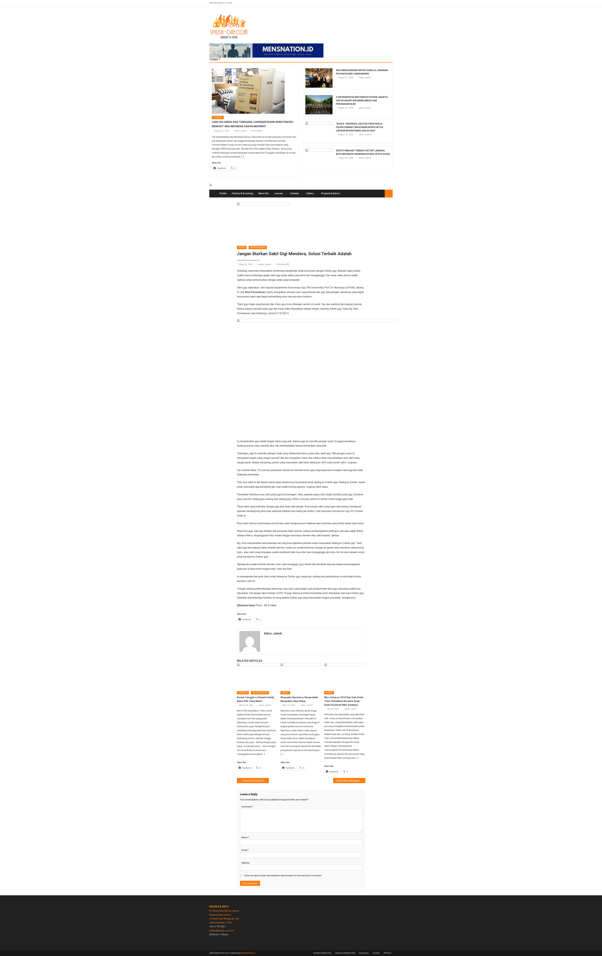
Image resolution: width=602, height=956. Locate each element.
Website (246, 863)
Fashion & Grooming (242, 193)
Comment (247, 806)
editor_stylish (241, 131)
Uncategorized (257, 247)
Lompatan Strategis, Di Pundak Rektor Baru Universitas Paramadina (255, 780)
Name (245, 837)
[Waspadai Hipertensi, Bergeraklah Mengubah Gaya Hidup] (301, 676)
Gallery (310, 193)
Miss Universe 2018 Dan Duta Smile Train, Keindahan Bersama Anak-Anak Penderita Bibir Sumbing (343, 701)
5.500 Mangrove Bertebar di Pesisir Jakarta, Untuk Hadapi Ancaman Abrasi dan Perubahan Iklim (362, 100)
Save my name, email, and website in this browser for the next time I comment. (283, 875)
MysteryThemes (248, 953)
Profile (223, 193)
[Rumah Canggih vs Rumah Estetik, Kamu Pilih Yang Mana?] (257, 676)
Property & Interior (330, 193)
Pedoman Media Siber (345, 953)
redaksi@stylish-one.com (221, 930)
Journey (278, 193)
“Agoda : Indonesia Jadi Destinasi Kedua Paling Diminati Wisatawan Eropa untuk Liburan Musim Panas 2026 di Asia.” (359, 127)
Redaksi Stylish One (322, 953)
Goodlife (217, 117)
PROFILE (387, 953)
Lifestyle (294, 193)
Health (241, 247)
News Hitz (264, 193)
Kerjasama (364, 953)
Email (245, 850)
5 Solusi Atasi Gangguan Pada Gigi (350, 780)
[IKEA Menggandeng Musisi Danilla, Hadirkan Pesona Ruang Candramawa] (319, 78)
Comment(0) (256, 131)
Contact (376, 953)
